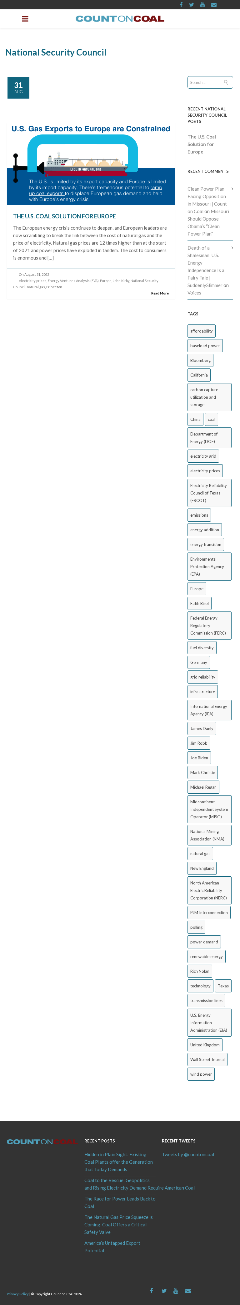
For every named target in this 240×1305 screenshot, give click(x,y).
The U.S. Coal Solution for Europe (64, 216)
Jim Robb (199, 743)
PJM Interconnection (209, 912)
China (195, 419)
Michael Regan (203, 787)
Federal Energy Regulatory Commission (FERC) (208, 625)
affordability (201, 331)
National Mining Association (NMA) (207, 835)
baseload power (205, 345)
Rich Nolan (199, 971)
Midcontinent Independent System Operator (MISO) (209, 809)
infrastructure (202, 691)
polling (196, 927)
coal (211, 419)
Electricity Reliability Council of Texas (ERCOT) (208, 493)
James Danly (201, 728)
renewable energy (206, 956)
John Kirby (121, 281)
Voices (194, 292)
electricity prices (33, 281)
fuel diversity (202, 647)
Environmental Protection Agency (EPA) (207, 567)
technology (200, 985)
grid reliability (202, 676)
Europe (106, 281)
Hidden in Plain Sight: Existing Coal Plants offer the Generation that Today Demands (118, 1162)
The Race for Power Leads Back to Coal (120, 1202)
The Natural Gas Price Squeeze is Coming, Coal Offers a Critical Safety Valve (118, 1224)
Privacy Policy (18, 1294)
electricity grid (203, 456)
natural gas (36, 287)
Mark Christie (202, 772)
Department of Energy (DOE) (204, 437)
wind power (201, 1074)
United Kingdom (205, 1044)
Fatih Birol (199, 603)
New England (202, 868)
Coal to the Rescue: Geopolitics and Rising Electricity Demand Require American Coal (120, 1184)
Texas (223, 985)
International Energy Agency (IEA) (208, 710)
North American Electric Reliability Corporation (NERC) (208, 890)
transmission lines (206, 1000)
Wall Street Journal (207, 1059)
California (199, 375)
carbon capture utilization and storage (204, 397)
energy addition (204, 529)
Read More (160, 293)
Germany (198, 662)
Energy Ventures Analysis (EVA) (73, 281)
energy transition (205, 544)
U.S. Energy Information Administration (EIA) (208, 1023)
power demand (204, 941)
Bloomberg (200, 360)
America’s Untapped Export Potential (112, 1246)
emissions (199, 515)
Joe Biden (199, 757)
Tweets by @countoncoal (188, 1154)
